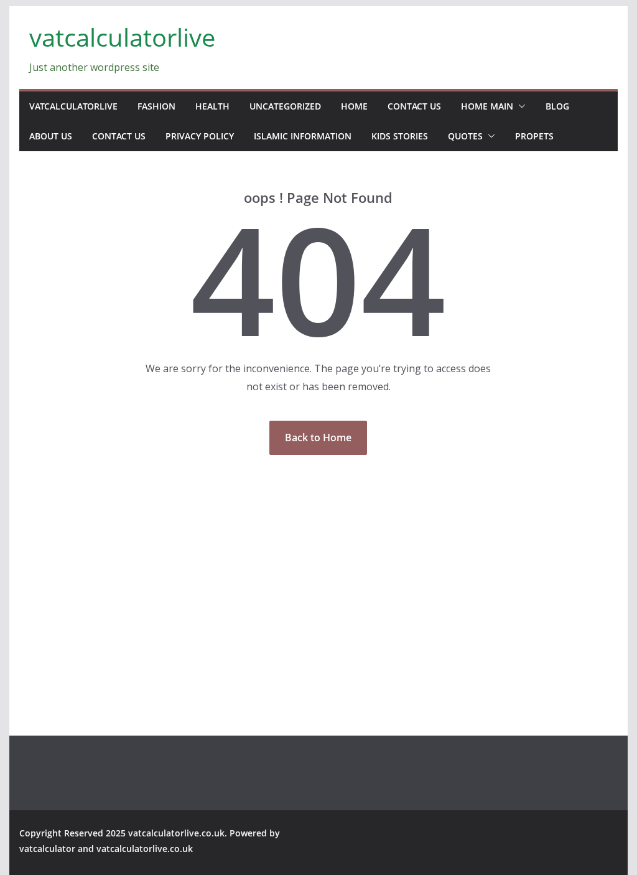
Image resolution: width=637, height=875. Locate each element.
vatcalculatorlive (122, 37)
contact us (414, 106)
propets (534, 136)
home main (487, 106)
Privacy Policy (199, 136)
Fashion (156, 106)
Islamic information (302, 136)
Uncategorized (285, 106)
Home (354, 106)
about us (50, 136)
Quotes (465, 136)
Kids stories (399, 136)
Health (212, 106)
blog (557, 106)
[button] (519, 106)
